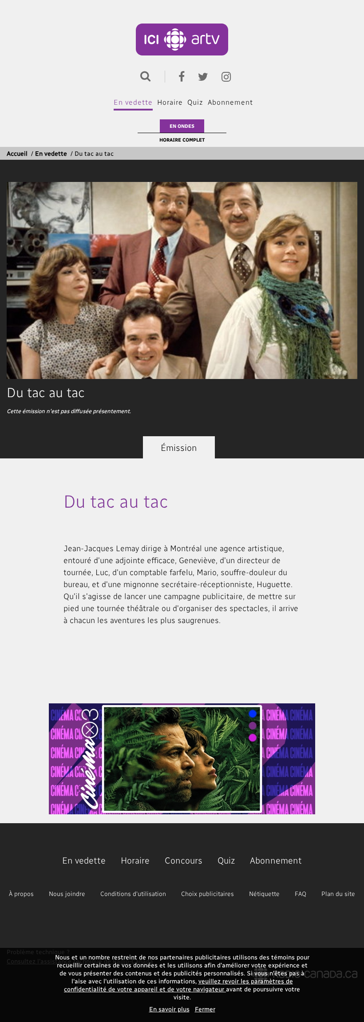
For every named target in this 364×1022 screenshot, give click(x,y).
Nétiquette (264, 893)
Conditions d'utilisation (133, 893)
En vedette (133, 102)
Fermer (205, 1009)
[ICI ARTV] (182, 39)
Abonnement (230, 102)
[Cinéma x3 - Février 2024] (182, 758)
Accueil (17, 153)
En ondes (182, 126)
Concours (183, 860)
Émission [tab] (179, 447)
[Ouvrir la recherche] (143, 75)
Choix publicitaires (207, 893)
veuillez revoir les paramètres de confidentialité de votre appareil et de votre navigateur (178, 985)
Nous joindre (67, 893)
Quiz (195, 102)
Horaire (170, 102)
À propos (21, 893)
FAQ (300, 893)
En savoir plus (169, 1009)
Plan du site (338, 893)
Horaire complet (182, 139)
